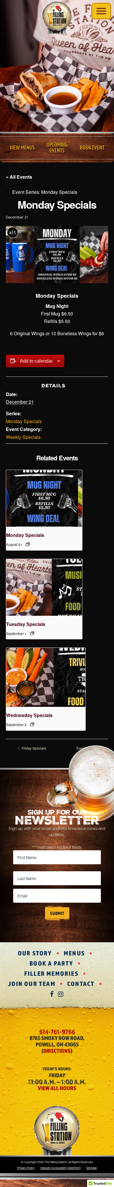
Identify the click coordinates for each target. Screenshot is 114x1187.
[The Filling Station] (57, 17)
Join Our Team (32, 983)
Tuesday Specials (25, 624)
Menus (74, 953)
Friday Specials (33, 748)
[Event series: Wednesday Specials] (32, 724)
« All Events (19, 176)
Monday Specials (24, 421)
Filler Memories (51, 973)
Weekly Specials (23, 437)
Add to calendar (36, 361)
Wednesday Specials (29, 715)
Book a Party (51, 963)
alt (12, 232)
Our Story (35, 953)
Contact (80, 983)
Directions (57, 1051)
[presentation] (44, 498)
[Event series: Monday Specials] (28, 544)
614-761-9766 (57, 1031)
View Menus (22, 147)
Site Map (91, 1168)
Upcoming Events (57, 147)
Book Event (92, 147)
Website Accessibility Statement (60, 1168)
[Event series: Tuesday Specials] (32, 633)
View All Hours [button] (57, 1088)
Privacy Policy (26, 1168)
